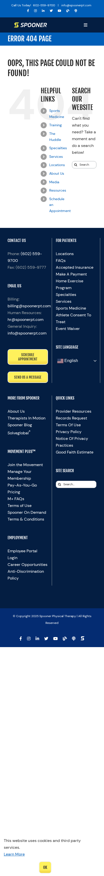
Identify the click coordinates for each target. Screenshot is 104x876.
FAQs (61, 260)
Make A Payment (71, 274)
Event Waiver (68, 328)
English (70, 360)
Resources (57, 190)
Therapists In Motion (26, 418)
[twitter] (51, 10)
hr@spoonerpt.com (25, 319)
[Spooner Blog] (67, 10)
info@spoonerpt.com (27, 333)
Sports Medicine (71, 308)
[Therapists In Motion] (75, 10)
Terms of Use (20, 505)
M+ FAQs (16, 498)
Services (56, 156)
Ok (45, 867)
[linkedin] (43, 10)
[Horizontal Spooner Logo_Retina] (30, 24)
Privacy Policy (69, 431)
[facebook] (28, 10)
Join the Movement (25, 464)
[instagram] (35, 10)
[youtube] (59, 10)
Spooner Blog (20, 425)
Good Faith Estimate (74, 452)
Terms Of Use (68, 425)
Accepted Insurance (74, 267)
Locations (57, 165)
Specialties (58, 148)
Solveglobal (19, 433)
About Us (56, 173)
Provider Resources (73, 411)
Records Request (71, 418)
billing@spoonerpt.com (29, 306)
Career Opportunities (27, 564)
